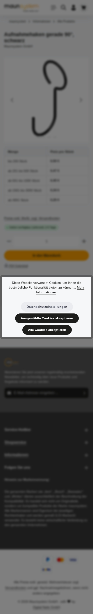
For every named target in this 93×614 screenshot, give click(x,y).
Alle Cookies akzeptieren (47, 330)
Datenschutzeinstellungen (47, 306)
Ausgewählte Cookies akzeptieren (47, 318)
